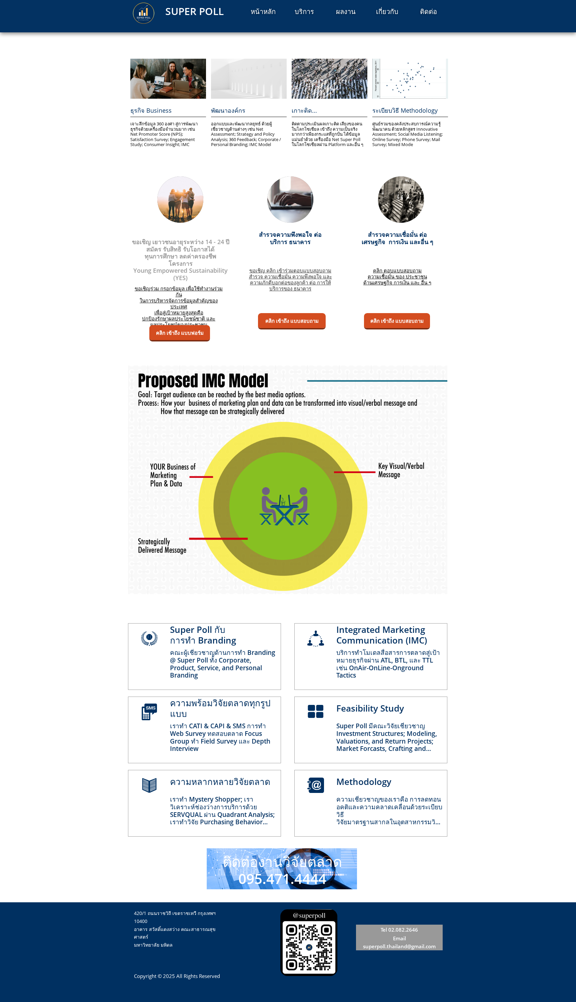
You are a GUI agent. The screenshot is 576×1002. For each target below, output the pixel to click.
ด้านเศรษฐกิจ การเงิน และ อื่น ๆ (397, 282)
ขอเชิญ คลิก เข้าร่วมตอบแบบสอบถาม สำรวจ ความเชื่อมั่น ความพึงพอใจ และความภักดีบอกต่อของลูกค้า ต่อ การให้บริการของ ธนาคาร (290, 279)
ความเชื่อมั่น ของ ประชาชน (397, 276)
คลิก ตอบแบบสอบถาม (397, 270)
